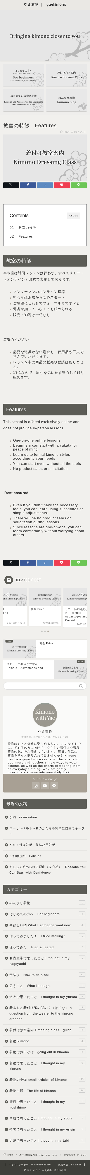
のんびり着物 (46, 903)
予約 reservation (24, 817)
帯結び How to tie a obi (46, 975)
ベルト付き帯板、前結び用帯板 (32, 845)
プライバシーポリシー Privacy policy (30, 1164)
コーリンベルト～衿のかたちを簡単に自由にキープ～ (47, 831)
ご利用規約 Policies (25, 856)
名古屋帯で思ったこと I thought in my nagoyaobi (46, 961)
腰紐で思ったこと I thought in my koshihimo (46, 1104)
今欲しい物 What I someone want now (46, 925)
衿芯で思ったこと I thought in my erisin (46, 1129)
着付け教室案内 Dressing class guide (46, 1030)
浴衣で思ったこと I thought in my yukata (46, 997)
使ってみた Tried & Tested (46, 947)
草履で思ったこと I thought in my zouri (46, 1118)
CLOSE (73, 215)
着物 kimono (46, 1041)
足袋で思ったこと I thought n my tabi (46, 1140)
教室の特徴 (27, 228)
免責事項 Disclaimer (69, 1164)
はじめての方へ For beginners (46, 914)
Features (26, 236)
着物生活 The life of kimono (46, 1091)
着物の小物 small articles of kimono (46, 1079)
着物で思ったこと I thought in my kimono (46, 1066)
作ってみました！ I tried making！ (46, 936)
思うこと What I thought (46, 986)
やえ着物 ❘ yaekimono (45, 4)
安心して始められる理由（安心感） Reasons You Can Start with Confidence (47, 869)
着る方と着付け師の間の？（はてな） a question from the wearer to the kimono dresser (46, 1013)
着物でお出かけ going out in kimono (46, 1052)
